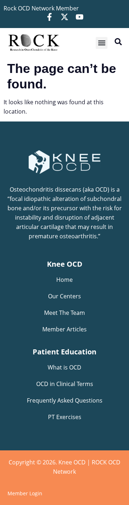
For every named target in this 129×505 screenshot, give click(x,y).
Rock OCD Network (29, 8)
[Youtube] (79, 17)
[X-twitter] (64, 17)
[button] (102, 43)
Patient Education (64, 352)
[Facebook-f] (49, 17)
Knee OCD (64, 264)
